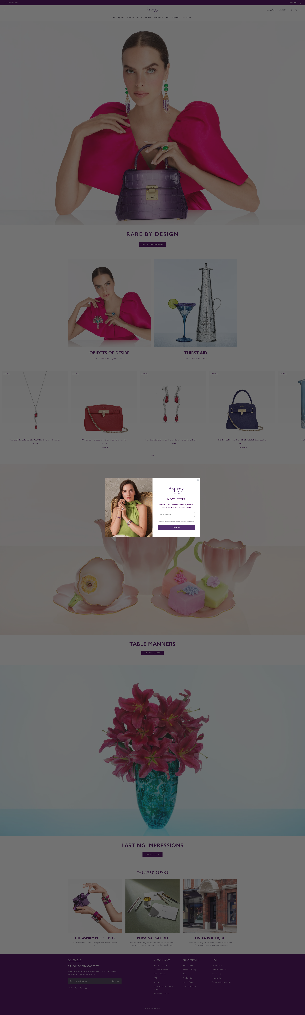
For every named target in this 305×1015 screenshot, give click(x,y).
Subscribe (176, 527)
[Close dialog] (198, 480)
